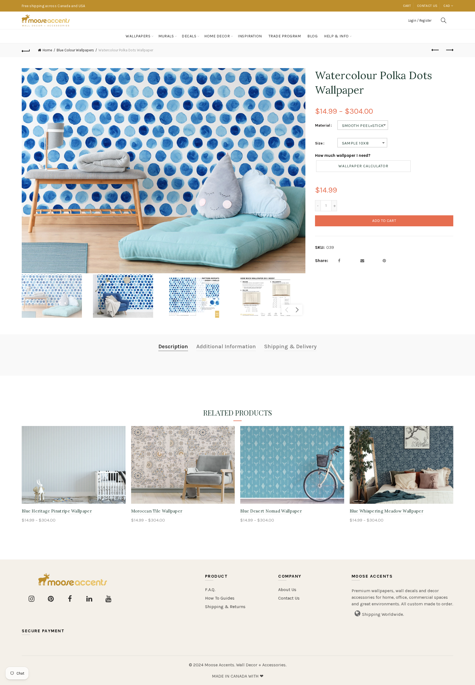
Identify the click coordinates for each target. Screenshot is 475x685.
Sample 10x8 (355, 143)
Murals (166, 36)
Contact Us (289, 598)
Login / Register (419, 20)
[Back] (26, 50)
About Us (287, 589)
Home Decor (217, 36)
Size (319, 143)
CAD (446, 6)
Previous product (435, 50)
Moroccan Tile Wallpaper (157, 511)
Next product (449, 50)
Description (173, 346)
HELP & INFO (336, 36)
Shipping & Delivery (290, 346)
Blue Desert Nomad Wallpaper (271, 511)
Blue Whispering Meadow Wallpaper (387, 511)
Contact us (427, 6)
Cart (407, 6)
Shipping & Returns (225, 606)
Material (322, 125)
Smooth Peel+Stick (363, 125)
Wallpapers (138, 36)
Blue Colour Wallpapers (75, 50)
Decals (189, 36)
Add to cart (384, 220)
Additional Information (226, 346)
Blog (312, 36)
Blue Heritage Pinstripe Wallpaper (57, 511)
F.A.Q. (210, 589)
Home (47, 50)
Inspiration (250, 36)
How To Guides (219, 598)
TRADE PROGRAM (285, 36)
